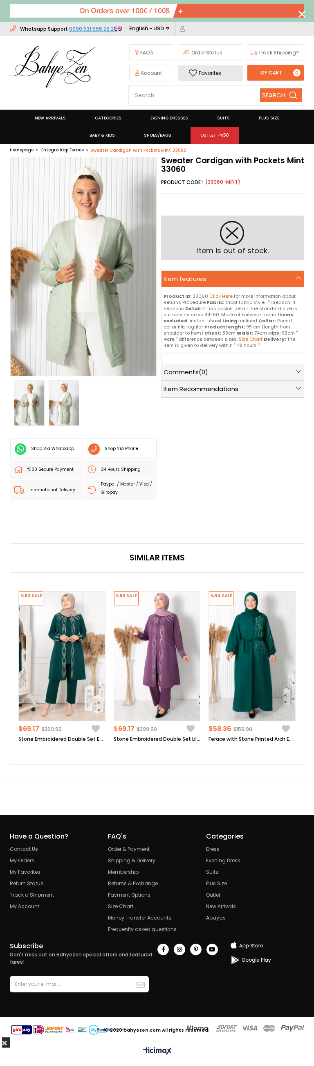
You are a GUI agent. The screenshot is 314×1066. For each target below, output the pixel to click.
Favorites (210, 73)
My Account (24, 906)
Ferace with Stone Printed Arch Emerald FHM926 (252, 738)
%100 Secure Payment (50, 469)
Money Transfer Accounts (139, 917)
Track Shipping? (278, 52)
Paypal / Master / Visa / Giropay (126, 488)
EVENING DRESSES (169, 118)
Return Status (26, 883)
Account (150, 73)
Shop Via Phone (121, 448)
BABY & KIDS (102, 135)
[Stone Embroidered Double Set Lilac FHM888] (157, 656)
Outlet (213, 894)
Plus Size (216, 883)
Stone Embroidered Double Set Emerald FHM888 (61, 738)
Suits (212, 871)
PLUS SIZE (269, 118)
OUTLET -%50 (214, 135)
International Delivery (52, 490)
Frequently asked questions (142, 929)
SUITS (223, 118)
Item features (185, 278)
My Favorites (25, 871)
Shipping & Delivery (131, 860)
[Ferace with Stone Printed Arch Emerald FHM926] (252, 656)
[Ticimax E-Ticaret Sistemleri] (157, 1051)
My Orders (22, 860)
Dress (213, 849)
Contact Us (24, 849)
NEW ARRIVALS (50, 118)
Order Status (206, 52)
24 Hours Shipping (121, 469)
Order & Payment (129, 849)
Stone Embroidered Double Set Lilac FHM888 (157, 738)
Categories (108, 118)
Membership (123, 871)
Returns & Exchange (133, 883)
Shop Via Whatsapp (52, 448)
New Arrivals (221, 906)
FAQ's (146, 52)
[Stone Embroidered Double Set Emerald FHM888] (62, 656)
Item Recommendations (201, 389)
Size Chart (120, 906)
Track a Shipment (32, 894)
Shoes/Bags (157, 135)
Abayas (216, 917)
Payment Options (129, 894)
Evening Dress (223, 860)
